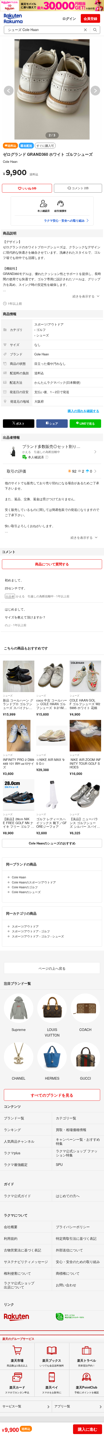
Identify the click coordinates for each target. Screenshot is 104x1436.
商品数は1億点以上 (17, 1363)
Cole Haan (10, 161)
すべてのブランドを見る (52, 1095)
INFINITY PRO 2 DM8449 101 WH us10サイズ (18, 763)
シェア (53, 423)
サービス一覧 (11, 1406)
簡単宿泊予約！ (86, 1363)
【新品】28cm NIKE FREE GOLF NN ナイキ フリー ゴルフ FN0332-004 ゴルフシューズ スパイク (18, 826)
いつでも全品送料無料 (52, 1363)
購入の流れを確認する (83, 410)
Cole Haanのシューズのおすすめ (52, 843)
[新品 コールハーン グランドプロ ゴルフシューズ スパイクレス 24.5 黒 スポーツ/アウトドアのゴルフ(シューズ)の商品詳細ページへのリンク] (18, 676)
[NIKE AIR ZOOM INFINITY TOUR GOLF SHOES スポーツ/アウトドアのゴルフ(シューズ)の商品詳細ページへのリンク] (85, 735)
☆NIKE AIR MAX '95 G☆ (50, 761)
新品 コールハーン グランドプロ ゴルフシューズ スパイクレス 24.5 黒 (18, 706)
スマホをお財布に (51, 1390)
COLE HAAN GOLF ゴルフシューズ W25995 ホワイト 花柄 (85, 704)
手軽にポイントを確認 (86, 1390)
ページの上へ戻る (52, 968)
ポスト (20, 423)
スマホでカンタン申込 (17, 1390)
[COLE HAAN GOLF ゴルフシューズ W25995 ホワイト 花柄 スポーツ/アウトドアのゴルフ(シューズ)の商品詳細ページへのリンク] (85, 676)
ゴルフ (41, 329)
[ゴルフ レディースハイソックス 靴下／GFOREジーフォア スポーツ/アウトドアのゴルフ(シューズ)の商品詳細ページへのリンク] (52, 795)
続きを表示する (84, 296)
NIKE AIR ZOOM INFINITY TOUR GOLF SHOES (85, 763)
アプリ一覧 (62, 1406)
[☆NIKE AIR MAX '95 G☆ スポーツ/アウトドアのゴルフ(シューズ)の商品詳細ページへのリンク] (52, 735)
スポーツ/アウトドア (49, 324)
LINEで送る (87, 423)
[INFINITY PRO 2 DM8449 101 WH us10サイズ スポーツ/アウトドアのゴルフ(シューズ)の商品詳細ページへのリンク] (18, 735)
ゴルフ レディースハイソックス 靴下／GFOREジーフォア (51, 823)
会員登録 (90, 18)
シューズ (42, 335)
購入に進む (87, 1429)
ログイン (69, 18)
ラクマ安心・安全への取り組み (64, 220)
